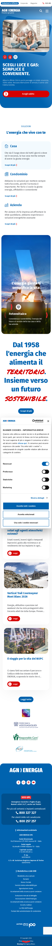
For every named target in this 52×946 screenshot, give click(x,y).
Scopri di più (10, 224)
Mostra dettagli (37, 498)
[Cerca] (41, 11)
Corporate (24, 3)
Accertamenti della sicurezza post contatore (26, 891)
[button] (5, 315)
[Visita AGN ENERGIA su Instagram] (23, 782)
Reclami (26, 879)
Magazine (34, 3)
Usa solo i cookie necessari (26, 523)
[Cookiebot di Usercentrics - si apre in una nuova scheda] (32, 421)
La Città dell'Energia (26, 908)
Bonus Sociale (26, 882)
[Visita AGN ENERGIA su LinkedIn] (29, 782)
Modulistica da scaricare (26, 876)
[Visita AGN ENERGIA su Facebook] (18, 782)
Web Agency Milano (26, 944)
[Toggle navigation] (47, 11)
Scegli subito (28, 94)
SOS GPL (48, 3)
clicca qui (22, 443)
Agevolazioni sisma (26, 888)
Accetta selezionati (26, 514)
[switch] (45, 472)
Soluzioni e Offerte (10, 3)
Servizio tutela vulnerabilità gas (26, 885)
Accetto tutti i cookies (26, 506)
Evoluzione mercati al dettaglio (26, 896)
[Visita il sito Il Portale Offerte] (26, 922)
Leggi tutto (26, 699)
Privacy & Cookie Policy (26, 941)
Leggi (15, 553)
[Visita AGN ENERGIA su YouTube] (34, 782)
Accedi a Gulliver (26, 905)
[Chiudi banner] (48, 421)
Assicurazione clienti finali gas (26, 899)
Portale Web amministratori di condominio (26, 911)
